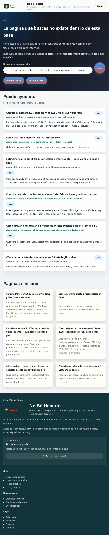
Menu (100, 6)
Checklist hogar (13, 505)
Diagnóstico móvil (15, 498)
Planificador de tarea (16, 502)
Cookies (10, 524)
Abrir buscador (36, 80)
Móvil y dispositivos (15, 476)
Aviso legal (11, 517)
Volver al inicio (14, 80)
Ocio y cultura (13, 487)
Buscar (100, 68)
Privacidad (11, 520)
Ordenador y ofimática (17, 480)
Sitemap (10, 527)
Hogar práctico (13, 483)
